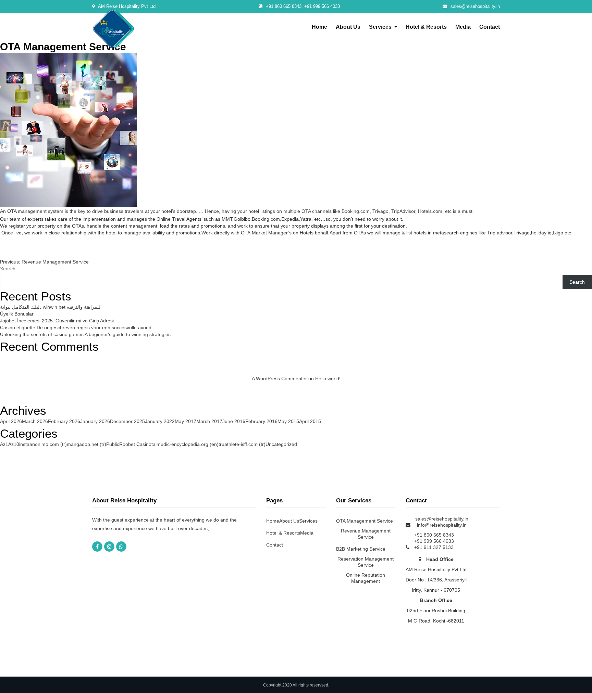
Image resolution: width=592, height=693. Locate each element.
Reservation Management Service (365, 562)
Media (463, 27)
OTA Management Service (364, 521)
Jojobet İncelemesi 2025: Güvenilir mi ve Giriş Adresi (57, 320)
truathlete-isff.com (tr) (242, 444)
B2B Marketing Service (360, 549)
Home (319, 27)
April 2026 (11, 421)
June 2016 (233, 421)
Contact (489, 27)
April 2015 (310, 421)
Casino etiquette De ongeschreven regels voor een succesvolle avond (75, 327)
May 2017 (185, 421)
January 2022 (160, 421)
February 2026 (64, 421)
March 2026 (35, 421)
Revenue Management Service (366, 534)
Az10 (13, 444)
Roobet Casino (135, 444)
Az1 (4, 444)
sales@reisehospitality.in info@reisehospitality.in (441, 522)
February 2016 (261, 421)
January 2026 (95, 421)
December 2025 (127, 421)
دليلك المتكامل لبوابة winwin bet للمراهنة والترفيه (50, 307)
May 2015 (288, 421)
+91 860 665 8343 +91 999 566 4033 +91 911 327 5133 (434, 541)
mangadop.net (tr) (86, 444)
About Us (348, 27)
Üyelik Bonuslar (17, 314)
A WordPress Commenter (279, 378)
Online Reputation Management (365, 578)
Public (112, 444)
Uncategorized (281, 444)
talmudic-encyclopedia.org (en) (185, 444)
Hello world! (328, 378)
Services (380, 27)
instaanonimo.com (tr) (43, 444)
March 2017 (209, 421)
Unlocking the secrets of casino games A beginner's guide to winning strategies (85, 334)
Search (7, 268)
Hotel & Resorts (426, 27)
